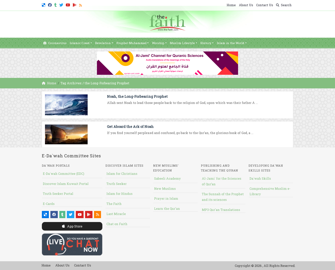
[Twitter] (61, 4)
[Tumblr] (56, 4)
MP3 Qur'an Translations (221, 210)
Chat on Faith (116, 224)
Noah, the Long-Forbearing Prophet (137, 96)
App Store (74, 226)
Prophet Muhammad (131, 43)
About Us (246, 5)
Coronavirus (56, 43)
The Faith (114, 204)
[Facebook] (50, 4)
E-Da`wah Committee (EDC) (63, 174)
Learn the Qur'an (167, 208)
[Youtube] (68, 4)
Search (286, 5)
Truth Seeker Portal (58, 194)
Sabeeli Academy (167, 178)
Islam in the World (230, 43)
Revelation (103, 43)
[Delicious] (44, 4)
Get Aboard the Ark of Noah (130, 126)
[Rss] (81, 4)
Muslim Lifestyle (182, 43)
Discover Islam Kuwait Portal (66, 184)
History (205, 43)
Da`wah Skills (260, 178)
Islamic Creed (80, 43)
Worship (158, 43)
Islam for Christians (121, 174)
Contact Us (264, 5)
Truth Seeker (116, 184)
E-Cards (48, 204)
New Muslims (165, 188)
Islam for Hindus (119, 194)
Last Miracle (116, 214)
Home (231, 5)
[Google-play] (75, 4)
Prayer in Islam (166, 198)
